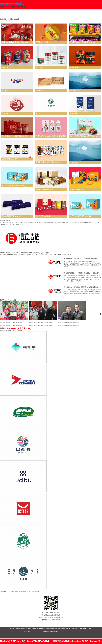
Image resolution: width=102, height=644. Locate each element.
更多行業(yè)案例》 (5, 220)
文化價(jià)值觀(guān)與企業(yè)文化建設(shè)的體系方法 (82, 273)
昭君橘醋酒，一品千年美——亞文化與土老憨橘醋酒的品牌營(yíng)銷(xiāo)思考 (24, 253)
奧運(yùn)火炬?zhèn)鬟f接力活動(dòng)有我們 (41, 324)
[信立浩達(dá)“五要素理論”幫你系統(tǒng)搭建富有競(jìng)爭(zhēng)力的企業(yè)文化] (54, 295)
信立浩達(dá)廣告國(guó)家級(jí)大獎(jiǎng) (11, 324)
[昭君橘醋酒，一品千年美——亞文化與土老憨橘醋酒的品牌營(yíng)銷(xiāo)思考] (54, 267)
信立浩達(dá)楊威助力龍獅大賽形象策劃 (69, 324)
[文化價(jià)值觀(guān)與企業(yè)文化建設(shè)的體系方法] (54, 281)
